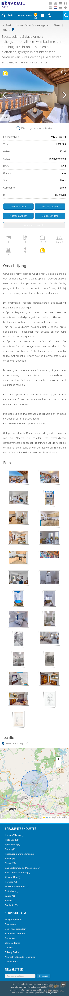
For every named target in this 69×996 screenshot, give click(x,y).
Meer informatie (18, 206)
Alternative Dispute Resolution (20, 957)
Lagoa (10, 896)
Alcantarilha (12, 877)
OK (63, 984)
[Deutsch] (60, 3)
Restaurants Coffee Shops (20, 854)
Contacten (10, 938)
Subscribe (43, 976)
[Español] (50, 7)
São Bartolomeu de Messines (22, 868)
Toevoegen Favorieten (34, 225)
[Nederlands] (55, 7)
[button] (58, 759)
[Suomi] (65, 7)
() (35, 17)
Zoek (8, 25)
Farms (10, 849)
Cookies (9, 947)
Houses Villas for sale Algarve (32, 25)
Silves (57, 25)
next (64, 95)
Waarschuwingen (18, 216)
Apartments (12, 844)
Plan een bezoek (50, 206)
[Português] (50, 3)
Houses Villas (14, 835)
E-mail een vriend (50, 216)
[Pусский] (60, 7)
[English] (55, 3)
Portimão (11, 905)
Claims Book (11, 961)
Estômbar (11, 891)
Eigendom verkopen (15, 933)
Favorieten (10, 924)
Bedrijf (11, 15)
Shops (10, 858)
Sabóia (10, 900)
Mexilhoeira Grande (17, 886)
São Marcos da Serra (17, 872)
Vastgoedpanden (24, 15)
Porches (11, 882)
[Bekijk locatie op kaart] (12, 29)
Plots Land (12, 840)
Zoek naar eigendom (15, 929)
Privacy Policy (12, 952)
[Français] (65, 3)
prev (5, 95)
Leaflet (48, 817)
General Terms (12, 943)
